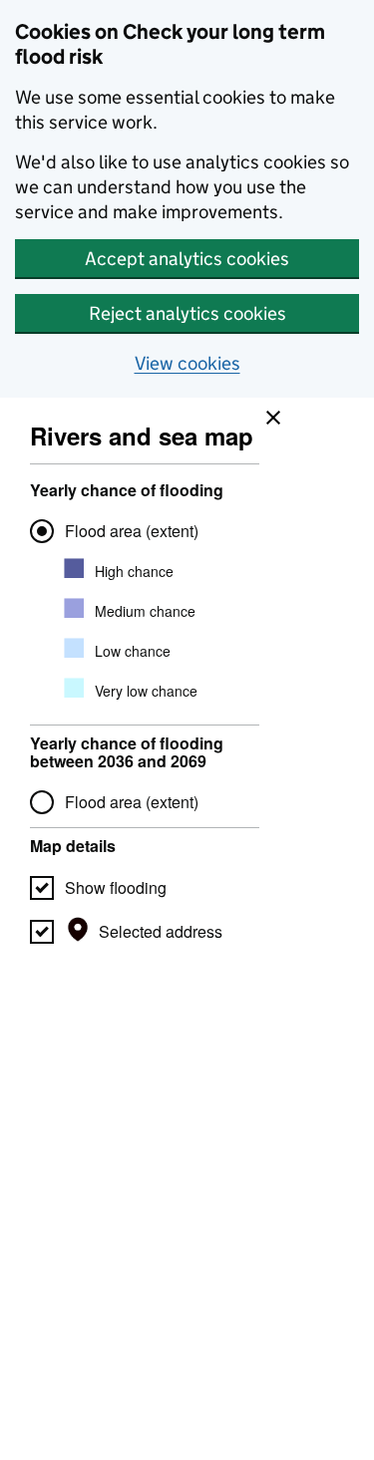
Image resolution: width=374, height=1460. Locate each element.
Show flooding (116, 887)
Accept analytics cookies (187, 258)
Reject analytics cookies (187, 313)
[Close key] (268, 413)
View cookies (187, 363)
